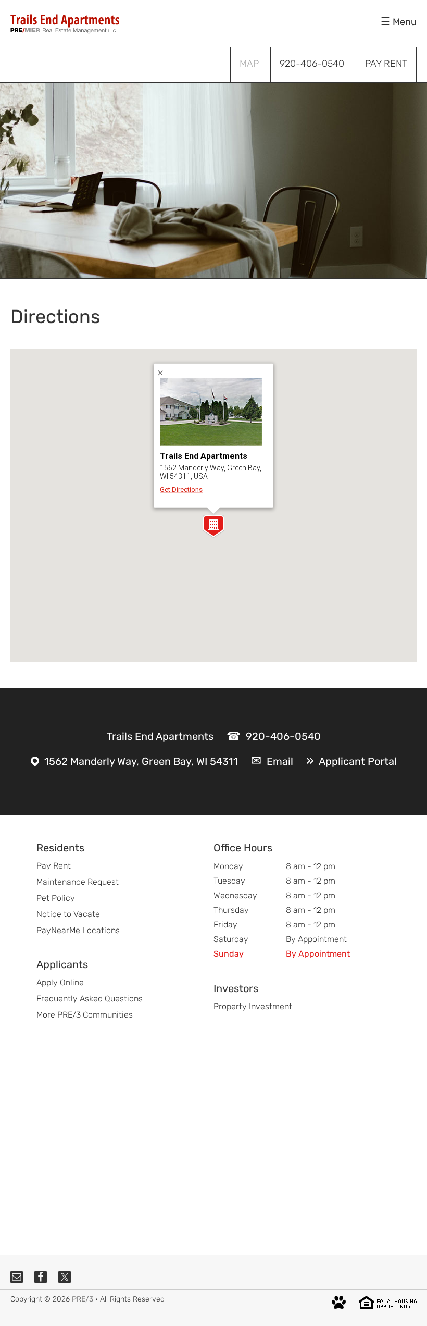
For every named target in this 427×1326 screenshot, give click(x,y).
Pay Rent (53, 866)
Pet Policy (55, 898)
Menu (405, 22)
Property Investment (253, 1006)
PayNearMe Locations (78, 930)
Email (280, 761)
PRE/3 (82, 1299)
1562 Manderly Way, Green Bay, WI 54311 (141, 761)
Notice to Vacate (68, 914)
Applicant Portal (358, 761)
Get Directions (181, 489)
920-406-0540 (283, 736)
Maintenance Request (77, 882)
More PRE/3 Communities (84, 1015)
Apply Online (60, 982)
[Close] (164, 373)
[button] (213, 526)
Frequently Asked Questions (89, 998)
